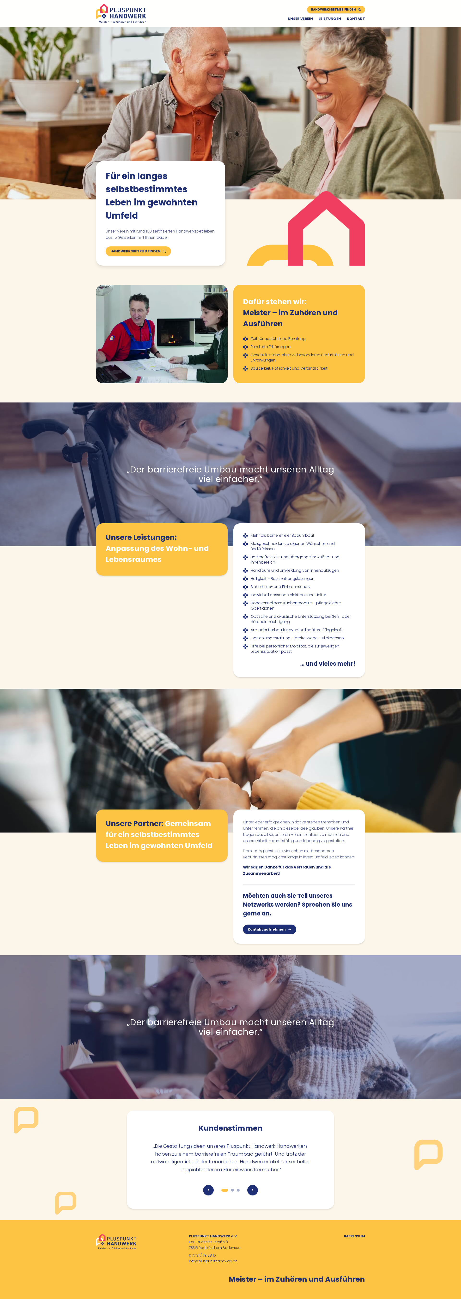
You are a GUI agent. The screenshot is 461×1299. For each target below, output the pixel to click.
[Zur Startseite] (121, 13)
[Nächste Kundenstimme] (252, 1190)
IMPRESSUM (354, 1236)
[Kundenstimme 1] (224, 1190)
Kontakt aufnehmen (267, 929)
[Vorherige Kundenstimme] (208, 1190)
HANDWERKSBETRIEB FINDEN (333, 9)
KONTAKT (356, 18)
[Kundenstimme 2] (232, 1190)
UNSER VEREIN (300, 18)
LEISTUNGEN (330, 18)
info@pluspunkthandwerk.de (213, 1261)
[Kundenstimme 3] (238, 1190)
